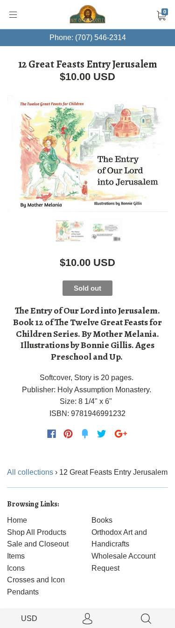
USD (29, 618)
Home (17, 520)
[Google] (121, 433)
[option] (87, 153)
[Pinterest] (68, 433)
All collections (30, 472)
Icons (16, 568)
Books (101, 520)
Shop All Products (36, 532)
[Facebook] (51, 433)
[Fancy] (85, 433)
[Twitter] (101, 433)
